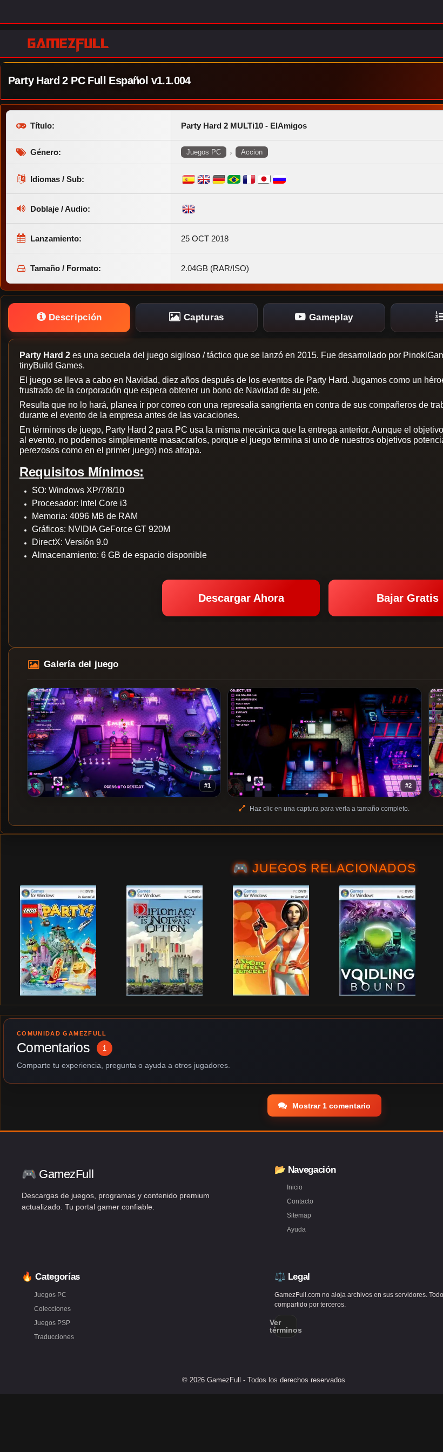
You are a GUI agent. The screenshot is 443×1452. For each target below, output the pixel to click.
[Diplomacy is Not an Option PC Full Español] (164, 940)
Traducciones (54, 1337)
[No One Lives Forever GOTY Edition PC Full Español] (271, 940)
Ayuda (296, 1229)
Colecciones (52, 1309)
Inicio (295, 1187)
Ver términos (285, 1326)
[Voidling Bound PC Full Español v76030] (377, 940)
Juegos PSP (52, 1323)
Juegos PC (203, 152)
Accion (252, 152)
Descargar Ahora (241, 598)
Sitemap (299, 1215)
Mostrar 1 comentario (330, 1105)
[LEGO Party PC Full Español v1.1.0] (58, 940)
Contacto (300, 1201)
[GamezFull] (68, 44)
